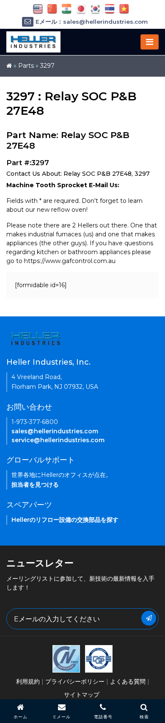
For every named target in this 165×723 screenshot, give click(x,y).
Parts (26, 65)
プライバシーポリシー (74, 681)
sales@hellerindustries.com (54, 431)
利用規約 (28, 681)
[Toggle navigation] (149, 42)
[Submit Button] (148, 618)
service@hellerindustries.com (57, 440)
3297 (47, 65)
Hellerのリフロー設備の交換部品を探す (64, 520)
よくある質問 (128, 681)
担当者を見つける (35, 484)
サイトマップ (81, 694)
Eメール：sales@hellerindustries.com (92, 21)
